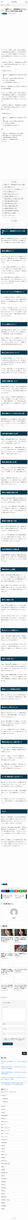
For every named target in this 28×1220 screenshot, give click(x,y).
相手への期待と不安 (9, 215)
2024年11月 (5, 1101)
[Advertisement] (14, 30)
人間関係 (4, 13)
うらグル (14, 2)
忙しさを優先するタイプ (10, 191)
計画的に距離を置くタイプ (11, 196)
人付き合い (5, 1139)
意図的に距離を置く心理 (10, 208)
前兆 (4, 1148)
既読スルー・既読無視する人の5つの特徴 (15, 184)
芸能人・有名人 (6, 1199)
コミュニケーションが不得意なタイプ (14, 189)
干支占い (5, 1160)
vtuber (4, 1118)
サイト (4, 1033)
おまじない (5, 1121)
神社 (4, 1193)
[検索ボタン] (26, 2)
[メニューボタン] (2, 2)
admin (14, 917)
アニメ (4, 1124)
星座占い (5, 1181)
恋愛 (4, 1169)
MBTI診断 (5, 1115)
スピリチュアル (6, 1130)
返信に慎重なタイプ (9, 187)
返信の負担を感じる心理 (10, 203)
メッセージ (5, 1136)
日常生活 (5, 1178)
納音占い (5, 1196)
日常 (4, 1175)
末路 (4, 1190)
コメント (5, 1007)
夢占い (4, 1157)
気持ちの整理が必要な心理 (11, 206)
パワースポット (6, 1133)
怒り (4, 1166)
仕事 (4, 1145)
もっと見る (14, 220)
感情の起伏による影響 (10, 213)
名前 (4, 1023)
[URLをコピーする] (25, 891)
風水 (4, 1208)
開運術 (4, 1205)
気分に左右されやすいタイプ (12, 194)
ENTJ (4, 1109)
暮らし (4, 1184)
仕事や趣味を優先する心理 (11, 201)
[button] (3, 891)
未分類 (4, 1187)
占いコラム (5, 1154)
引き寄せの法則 (6, 1163)
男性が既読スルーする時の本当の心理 (14, 198)
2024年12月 (5, 1098)
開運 (4, 1202)
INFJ (4, 1112)
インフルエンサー (7, 1127)
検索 (24, 1053)
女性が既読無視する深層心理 (12, 210)
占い (4, 1151)
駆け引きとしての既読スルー (12, 217)
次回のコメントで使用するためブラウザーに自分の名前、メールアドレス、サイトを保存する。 (14, 1039)
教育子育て (5, 1172)
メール (5, 1028)
